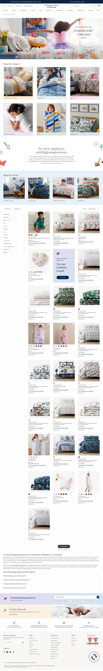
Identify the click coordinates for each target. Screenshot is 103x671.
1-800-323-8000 (32, 662)
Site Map (14, 665)
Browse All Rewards (13, 614)
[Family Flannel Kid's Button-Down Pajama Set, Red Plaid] (32, 235)
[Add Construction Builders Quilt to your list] (73, 361)
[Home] (51, 6)
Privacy (6, 665)
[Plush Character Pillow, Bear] (64, 494)
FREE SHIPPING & (59, 626)
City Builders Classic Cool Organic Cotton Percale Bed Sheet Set (87, 424)
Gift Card (53, 658)
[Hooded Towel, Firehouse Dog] (66, 346)
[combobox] (81, 6)
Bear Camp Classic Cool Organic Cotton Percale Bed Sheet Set (87, 313)
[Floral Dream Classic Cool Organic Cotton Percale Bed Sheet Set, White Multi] (29, 309)
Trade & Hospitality (28, 6)
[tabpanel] (51, 379)
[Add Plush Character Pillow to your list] (73, 472)
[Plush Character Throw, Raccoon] (86, 494)
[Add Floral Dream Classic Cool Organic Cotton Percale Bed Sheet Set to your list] (48, 287)
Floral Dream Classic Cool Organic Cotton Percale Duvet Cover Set (87, 276)
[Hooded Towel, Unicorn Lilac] (59, 346)
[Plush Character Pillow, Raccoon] (59, 494)
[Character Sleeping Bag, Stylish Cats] (29, 346)
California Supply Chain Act (48, 665)
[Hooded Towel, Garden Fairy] (57, 346)
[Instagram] (7, 652)
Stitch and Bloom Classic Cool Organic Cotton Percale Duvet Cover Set (63, 239)
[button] (91, 6)
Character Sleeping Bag (33, 349)
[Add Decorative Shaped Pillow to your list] (48, 250)
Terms (39, 1)
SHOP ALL (83, 37)
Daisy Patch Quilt (82, 238)
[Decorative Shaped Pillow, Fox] (39, 272)
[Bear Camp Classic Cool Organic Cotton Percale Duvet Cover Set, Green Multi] (54, 309)
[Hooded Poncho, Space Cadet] (37, 457)
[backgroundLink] (26, 1)
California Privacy (37, 665)
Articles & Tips (54, 656)
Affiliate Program (55, 649)
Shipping (31, 645)
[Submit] (98, 597)
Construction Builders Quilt (59, 386)
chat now (62, 277)
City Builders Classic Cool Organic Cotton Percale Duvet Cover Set (62, 424)
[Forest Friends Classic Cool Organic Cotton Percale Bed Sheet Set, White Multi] (29, 383)
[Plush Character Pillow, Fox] (61, 494)
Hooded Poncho (32, 460)
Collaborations (18, 6)
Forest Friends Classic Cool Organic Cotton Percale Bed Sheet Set (38, 387)
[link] (48, 10)
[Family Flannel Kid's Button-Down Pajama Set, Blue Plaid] (37, 235)
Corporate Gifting (55, 645)
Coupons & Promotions (34, 654)
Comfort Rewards (55, 638)
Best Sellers (10, 6)
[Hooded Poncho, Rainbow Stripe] (32, 457)
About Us (73, 638)
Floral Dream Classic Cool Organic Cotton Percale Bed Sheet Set (37, 313)
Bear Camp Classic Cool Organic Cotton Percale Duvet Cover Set (62, 313)
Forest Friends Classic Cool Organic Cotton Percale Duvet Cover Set (88, 350)
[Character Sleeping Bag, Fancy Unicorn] (32, 346)
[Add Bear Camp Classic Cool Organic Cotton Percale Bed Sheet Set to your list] (98, 287)
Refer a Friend (54, 640)
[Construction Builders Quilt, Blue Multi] (54, 383)
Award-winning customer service (14, 627)
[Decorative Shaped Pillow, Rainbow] (37, 272)
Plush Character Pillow (58, 497)
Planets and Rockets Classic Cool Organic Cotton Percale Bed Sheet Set (37, 498)
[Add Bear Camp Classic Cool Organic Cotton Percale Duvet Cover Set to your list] (73, 287)
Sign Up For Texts (33, 651)
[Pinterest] (10, 652)
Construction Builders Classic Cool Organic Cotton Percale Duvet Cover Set (88, 387)
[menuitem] (5, 10)
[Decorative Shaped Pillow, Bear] (41, 272)
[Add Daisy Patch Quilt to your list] (98, 213)
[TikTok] (13, 652)
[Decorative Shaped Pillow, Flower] (32, 272)
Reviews (73, 645)
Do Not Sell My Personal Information (25, 665)
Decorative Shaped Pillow (34, 275)
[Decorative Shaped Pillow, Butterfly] (34, 272)
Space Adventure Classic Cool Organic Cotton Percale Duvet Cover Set (38, 535)
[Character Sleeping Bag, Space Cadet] (41, 346)
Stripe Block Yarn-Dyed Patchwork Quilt (62, 460)
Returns (31, 642)
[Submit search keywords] (74, 6)
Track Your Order (33, 640)
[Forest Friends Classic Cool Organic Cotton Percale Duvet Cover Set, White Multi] (79, 346)
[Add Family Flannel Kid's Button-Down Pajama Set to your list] (48, 213)
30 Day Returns (69, 627)
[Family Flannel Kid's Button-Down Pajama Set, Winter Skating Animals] (34, 235)
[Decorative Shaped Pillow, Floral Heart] (29, 272)
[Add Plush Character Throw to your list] (98, 472)
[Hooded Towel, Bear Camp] (64, 346)
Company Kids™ (32, 237)
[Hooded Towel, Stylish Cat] (54, 346)
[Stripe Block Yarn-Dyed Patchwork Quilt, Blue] (54, 457)
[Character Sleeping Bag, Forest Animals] (34, 346)
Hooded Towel (56, 349)
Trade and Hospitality (56, 642)
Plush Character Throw (83, 497)
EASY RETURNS (69, 626)
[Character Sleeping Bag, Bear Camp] (37, 346)
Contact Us (31, 638)
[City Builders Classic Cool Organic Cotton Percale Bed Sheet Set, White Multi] (79, 420)
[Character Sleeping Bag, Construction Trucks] (39, 346)
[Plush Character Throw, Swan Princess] (79, 494)
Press (72, 642)
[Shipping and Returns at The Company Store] (64, 623)
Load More (64, 546)
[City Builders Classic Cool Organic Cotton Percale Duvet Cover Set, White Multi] (54, 420)
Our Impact (73, 640)
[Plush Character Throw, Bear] (91, 494)
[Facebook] (4, 652)
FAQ (30, 647)
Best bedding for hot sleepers (61, 601)
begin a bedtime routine (18, 565)
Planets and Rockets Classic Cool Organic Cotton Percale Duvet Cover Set (87, 461)
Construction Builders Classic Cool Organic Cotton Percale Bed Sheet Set (38, 424)
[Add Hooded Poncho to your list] (48, 435)
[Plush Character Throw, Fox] (89, 494)
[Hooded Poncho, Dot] (29, 457)
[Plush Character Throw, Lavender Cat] (82, 494)
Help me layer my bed (76, 601)
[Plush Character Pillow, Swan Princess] (54, 494)
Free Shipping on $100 (60, 627)
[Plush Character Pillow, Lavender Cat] (57, 494)
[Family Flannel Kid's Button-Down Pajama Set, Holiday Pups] (29, 235)
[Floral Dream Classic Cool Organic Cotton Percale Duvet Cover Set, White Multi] (79, 272)
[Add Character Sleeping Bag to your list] (48, 324)
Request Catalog (55, 654)
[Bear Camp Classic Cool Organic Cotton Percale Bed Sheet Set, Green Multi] (79, 309)
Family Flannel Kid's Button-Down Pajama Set (38, 238)
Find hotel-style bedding (90, 601)
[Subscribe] (22, 642)
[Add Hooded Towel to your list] (73, 324)
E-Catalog (53, 651)
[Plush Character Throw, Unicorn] (84, 494)
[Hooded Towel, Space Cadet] (61, 346)
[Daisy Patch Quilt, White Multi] (79, 235)
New (4, 6)
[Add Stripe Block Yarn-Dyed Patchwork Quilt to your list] (73, 435)
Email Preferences (33, 649)
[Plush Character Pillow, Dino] (66, 494)
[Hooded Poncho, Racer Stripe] (34, 457)
